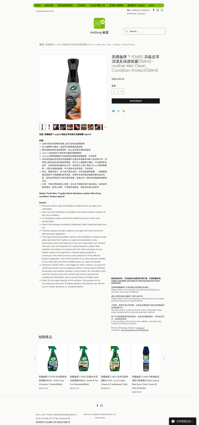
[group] (99, 369)
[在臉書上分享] (113, 111)
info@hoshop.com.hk (45, 11)
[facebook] (153, 10)
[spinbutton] (118, 91)
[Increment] (122, 91)
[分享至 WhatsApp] (118, 111)
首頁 (41, 44)
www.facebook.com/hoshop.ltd (135, 330)
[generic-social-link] (157, 10)
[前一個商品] (34, 358)
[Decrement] (114, 91)
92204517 (140, 328)
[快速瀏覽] (53, 358)
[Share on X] (123, 111)
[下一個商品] (164, 358)
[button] (162, 10)
